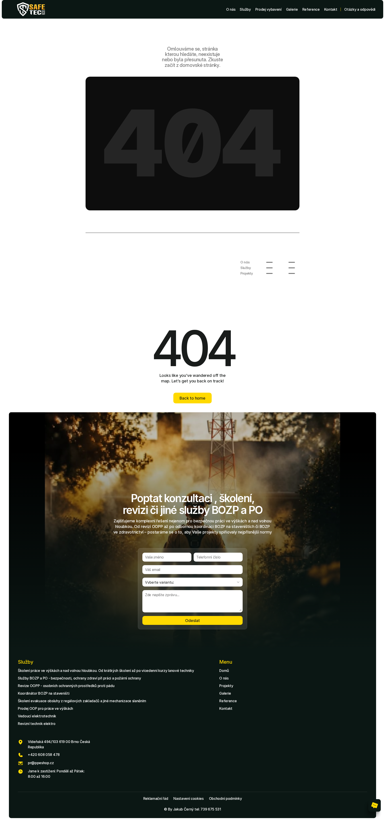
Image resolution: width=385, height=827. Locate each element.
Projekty (226, 685)
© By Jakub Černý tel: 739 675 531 (192, 809)
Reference (228, 701)
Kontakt (225, 708)
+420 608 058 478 (44, 754)
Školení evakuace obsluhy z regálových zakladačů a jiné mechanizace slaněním (82, 701)
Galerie (225, 693)
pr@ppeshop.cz (41, 763)
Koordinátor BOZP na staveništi (43, 693)
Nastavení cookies (188, 798)
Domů (224, 670)
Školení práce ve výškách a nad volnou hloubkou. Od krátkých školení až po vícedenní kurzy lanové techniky (106, 670)
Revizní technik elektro (36, 723)
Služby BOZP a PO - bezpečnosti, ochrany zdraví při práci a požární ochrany (79, 678)
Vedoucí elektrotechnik (37, 716)
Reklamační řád (155, 798)
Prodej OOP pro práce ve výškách (45, 708)
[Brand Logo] (30, 9)
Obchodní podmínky (225, 798)
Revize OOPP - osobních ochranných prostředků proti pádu (66, 685)
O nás (223, 678)
